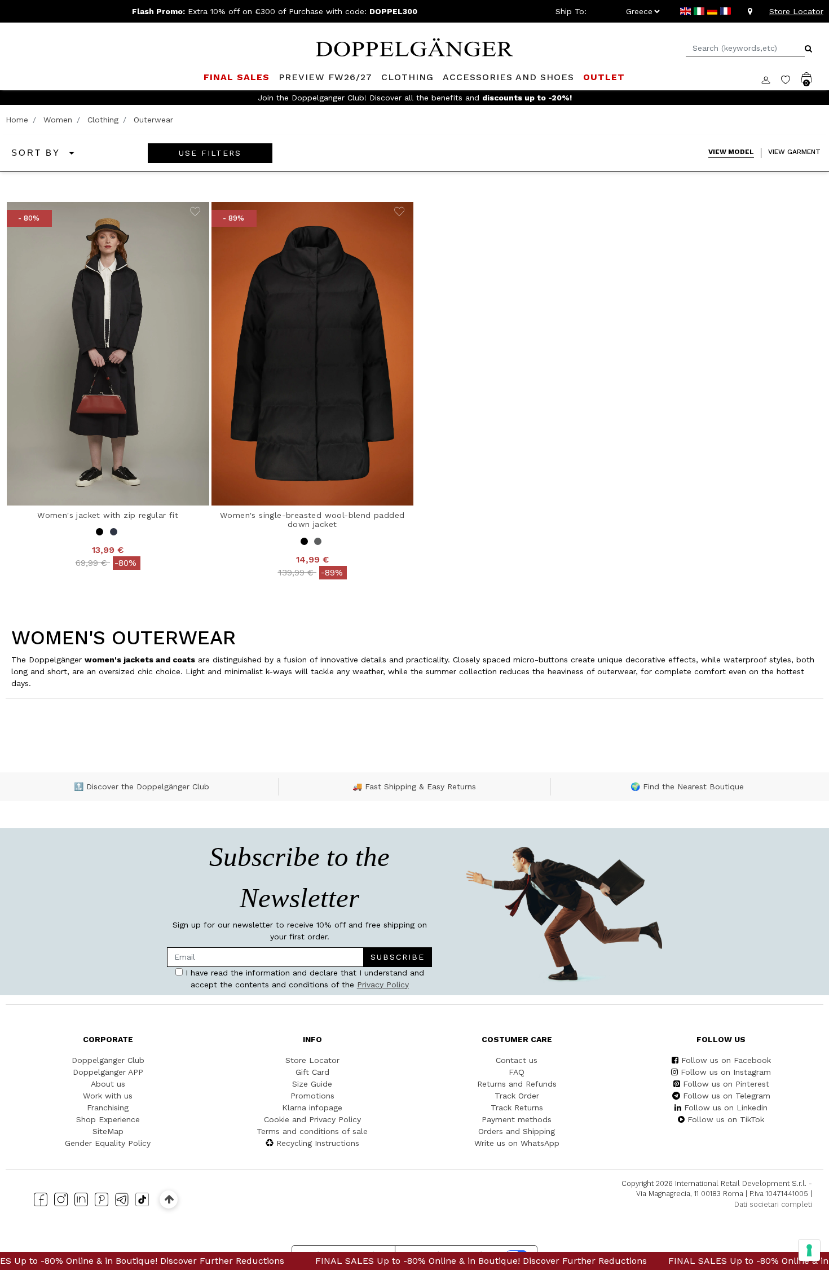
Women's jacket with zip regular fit (107, 515)
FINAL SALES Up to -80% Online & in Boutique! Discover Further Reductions (427, 1260)
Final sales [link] (237, 77)
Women (57, 119)
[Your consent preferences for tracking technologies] (809, 1250)
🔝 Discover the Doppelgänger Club (141, 786)
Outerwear (153, 119)
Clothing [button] (407, 77)
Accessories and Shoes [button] (508, 77)
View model (731, 152)
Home (17, 119)
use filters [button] (210, 152)
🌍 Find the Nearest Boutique (687, 786)
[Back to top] (168, 1199)
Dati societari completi (773, 1204)
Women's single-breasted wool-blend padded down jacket (312, 520)
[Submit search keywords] (808, 48)
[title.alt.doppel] (414, 46)
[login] (771, 79)
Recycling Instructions (317, 1143)
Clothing (102, 119)
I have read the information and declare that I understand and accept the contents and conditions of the (303, 978)
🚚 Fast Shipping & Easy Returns (414, 786)
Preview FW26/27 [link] (325, 77)
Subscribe (398, 956)
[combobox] (745, 48)
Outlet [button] (604, 77)
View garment (794, 152)
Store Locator (796, 11)
